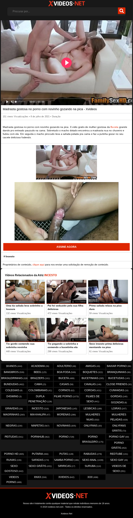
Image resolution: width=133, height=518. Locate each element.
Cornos (66, 390)
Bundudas (14, 384)
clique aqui (38, 264)
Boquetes (93, 372)
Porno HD (14, 453)
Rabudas (93, 453)
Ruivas (13, 459)
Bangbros (14, 372)
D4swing (14, 396)
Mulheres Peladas (119, 417)
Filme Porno (66, 396)
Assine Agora (66, 246)
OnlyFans (93, 425)
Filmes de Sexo (93, 399)
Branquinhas (119, 372)
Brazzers (40, 378)
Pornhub (40, 436)
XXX (92, 477)
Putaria (40, 453)
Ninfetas (40, 425)
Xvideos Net (66, 513)
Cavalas (92, 384)
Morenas (66, 414)
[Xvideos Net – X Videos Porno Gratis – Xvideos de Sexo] (66, 3)
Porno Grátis (119, 445)
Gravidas (14, 408)
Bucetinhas (93, 378)
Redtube (119, 453)
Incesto (10, 256)
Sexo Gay (119, 459)
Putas (66, 453)
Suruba (93, 465)
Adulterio (66, 366)
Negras (14, 425)
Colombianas (40, 390)
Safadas (40, 459)
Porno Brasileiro (92, 439)
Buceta (114, 127)
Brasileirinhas (14, 378)
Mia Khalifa (40, 414)
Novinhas (66, 425)
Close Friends (119, 384)
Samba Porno (66, 459)
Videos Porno (14, 480)
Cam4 (40, 384)
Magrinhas (14, 414)
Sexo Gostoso (14, 468)
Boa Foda (66, 372)
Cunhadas (118, 390)
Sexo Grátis (40, 465)
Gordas (118, 396)
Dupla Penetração (40, 399)
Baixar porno (119, 366)
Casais (66, 384)
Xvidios (66, 477)
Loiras (119, 408)
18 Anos (14, 366)
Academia (40, 366)
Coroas (92, 390)
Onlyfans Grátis (119, 428)
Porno (66, 436)
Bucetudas (119, 378)
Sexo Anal (92, 459)
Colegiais (14, 390)
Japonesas (66, 408)
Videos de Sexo (119, 468)
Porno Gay (119, 436)
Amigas (93, 366)
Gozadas (119, 402)
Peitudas (14, 436)
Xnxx (40, 477)
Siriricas (66, 465)
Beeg (40, 372)
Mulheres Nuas (93, 417)
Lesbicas (93, 408)
